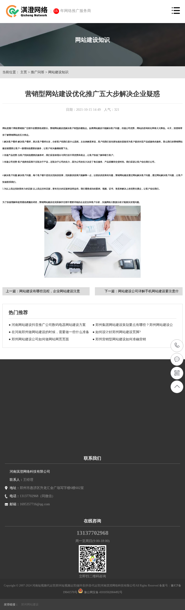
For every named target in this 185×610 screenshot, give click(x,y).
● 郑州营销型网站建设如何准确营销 (119, 339)
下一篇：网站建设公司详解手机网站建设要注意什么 (142, 292)
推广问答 (37, 72)
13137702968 (177, 345)
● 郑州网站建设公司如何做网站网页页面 (39, 339)
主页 (23, 72)
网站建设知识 (58, 72)
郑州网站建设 (30, 604)
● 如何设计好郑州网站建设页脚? (116, 332)
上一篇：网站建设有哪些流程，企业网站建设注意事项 (43, 292)
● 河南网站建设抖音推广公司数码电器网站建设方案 (47, 325)
